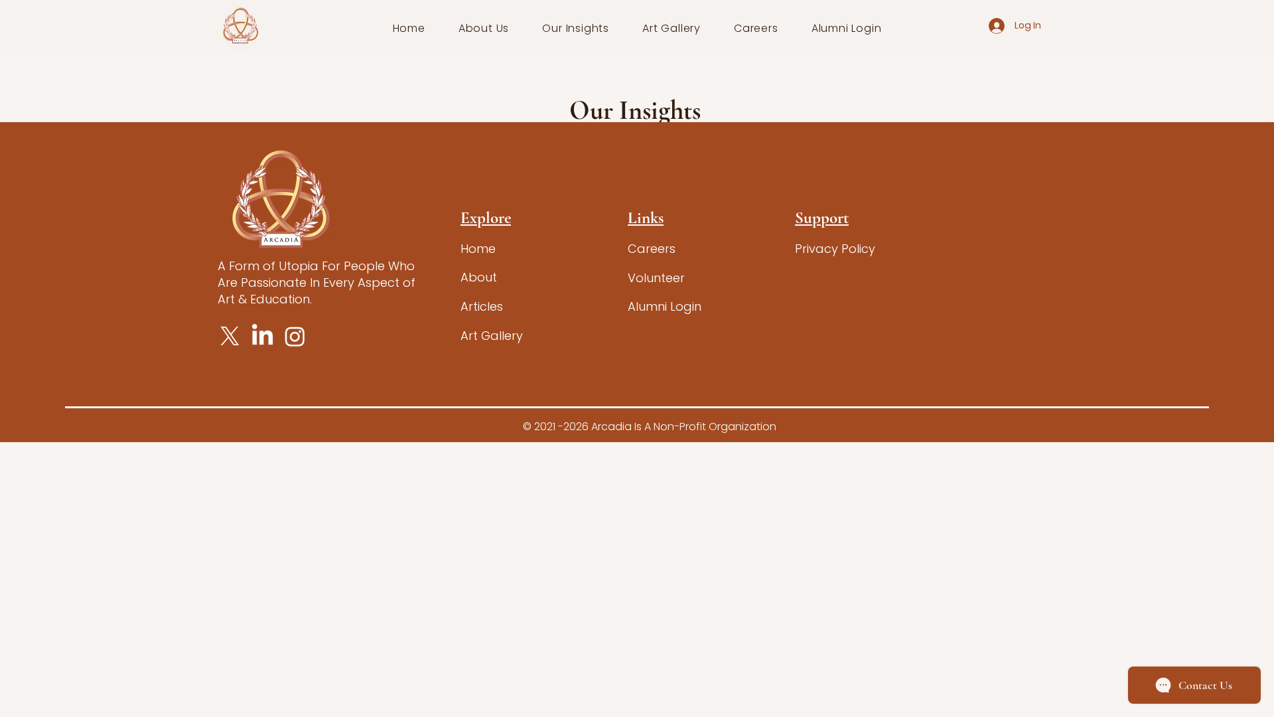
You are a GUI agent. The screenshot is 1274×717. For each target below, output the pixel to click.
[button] (484, 28)
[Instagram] (295, 336)
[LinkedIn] (262, 336)
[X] (230, 336)
